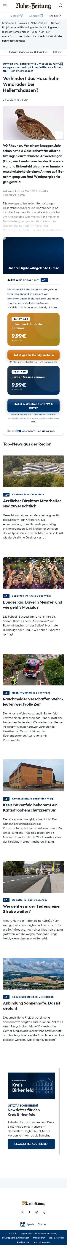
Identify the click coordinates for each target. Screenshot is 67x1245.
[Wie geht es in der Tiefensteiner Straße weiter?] (33, 876)
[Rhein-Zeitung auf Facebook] (29, 1212)
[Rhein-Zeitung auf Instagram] (37, 1212)
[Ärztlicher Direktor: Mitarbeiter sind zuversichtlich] (33, 471)
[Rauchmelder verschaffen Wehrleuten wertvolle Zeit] (33, 669)
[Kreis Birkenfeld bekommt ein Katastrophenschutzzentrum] (33, 775)
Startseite (8, 23)
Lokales (22, 23)
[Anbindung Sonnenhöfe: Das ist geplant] (33, 973)
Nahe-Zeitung (39, 23)
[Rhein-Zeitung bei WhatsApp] (22, 1212)
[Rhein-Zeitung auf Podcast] (44, 1212)
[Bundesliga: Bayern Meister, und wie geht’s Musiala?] (33, 572)
